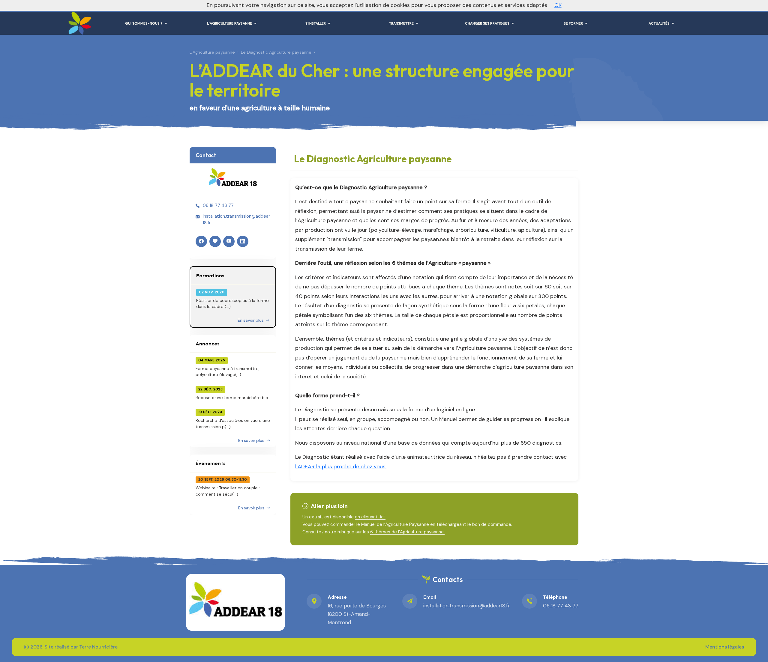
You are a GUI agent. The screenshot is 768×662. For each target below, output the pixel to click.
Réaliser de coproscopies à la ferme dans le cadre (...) (232, 303)
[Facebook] (201, 241)
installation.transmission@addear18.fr (236, 219)
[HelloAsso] (215, 241)
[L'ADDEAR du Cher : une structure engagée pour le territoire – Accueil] (79, 21)
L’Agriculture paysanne (212, 52)
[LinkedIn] (242, 241)
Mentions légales (724, 647)
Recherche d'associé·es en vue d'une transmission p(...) (233, 423)
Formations (210, 275)
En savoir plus (251, 320)
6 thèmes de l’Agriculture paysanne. (407, 532)
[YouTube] (229, 241)
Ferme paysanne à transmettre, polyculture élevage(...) (228, 371)
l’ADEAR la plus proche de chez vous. (340, 466)
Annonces (208, 343)
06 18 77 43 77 (218, 205)
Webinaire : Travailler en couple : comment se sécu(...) (228, 490)
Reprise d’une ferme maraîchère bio (232, 397)
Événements (211, 463)
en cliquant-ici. (370, 517)
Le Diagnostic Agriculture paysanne (276, 52)
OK (558, 5)
